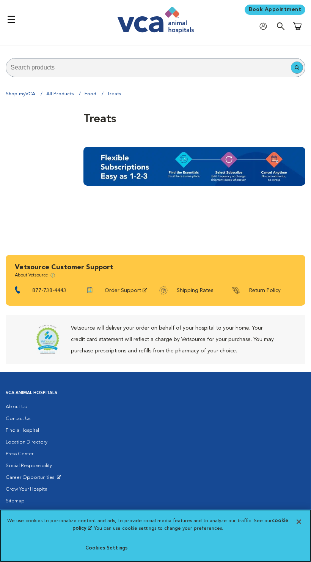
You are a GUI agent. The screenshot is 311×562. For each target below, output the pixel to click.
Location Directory (26, 442)
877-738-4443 (49, 290)
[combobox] (148, 67)
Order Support (123, 290)
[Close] (299, 521)
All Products (60, 94)
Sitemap (15, 501)
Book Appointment (275, 9)
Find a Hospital (22, 430)
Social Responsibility (29, 465)
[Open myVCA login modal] (265, 26)
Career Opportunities (31, 479)
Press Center (19, 453)
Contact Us (18, 418)
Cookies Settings (106, 548)
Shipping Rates (195, 290)
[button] (297, 68)
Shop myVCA (20, 94)
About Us (16, 406)
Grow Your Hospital (27, 489)
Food (90, 94)
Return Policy (265, 290)
